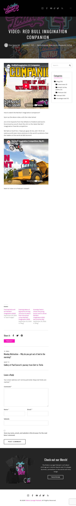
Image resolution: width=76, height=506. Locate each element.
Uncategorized (61, 98)
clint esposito (54, 45)
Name (6, 409)
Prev (7, 351)
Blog (58, 81)
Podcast (9, 341)
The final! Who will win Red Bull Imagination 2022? (10, 311)
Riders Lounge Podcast (33, 500)
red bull (70, 45)
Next (6, 362)
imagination (62, 45)
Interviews (61, 84)
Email (29, 409)
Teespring (55, 477)
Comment (8, 387)
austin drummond (43, 45)
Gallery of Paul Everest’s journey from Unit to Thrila (23, 364)
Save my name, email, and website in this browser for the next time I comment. (25, 434)
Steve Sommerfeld (14, 45)
